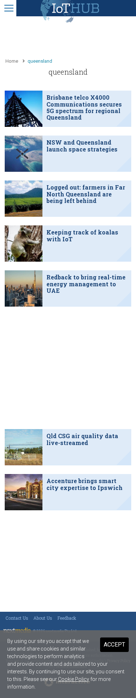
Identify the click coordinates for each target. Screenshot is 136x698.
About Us (42, 618)
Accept (114, 644)
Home (11, 61)
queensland (40, 61)
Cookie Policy (73, 679)
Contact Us (16, 618)
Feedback (66, 618)
